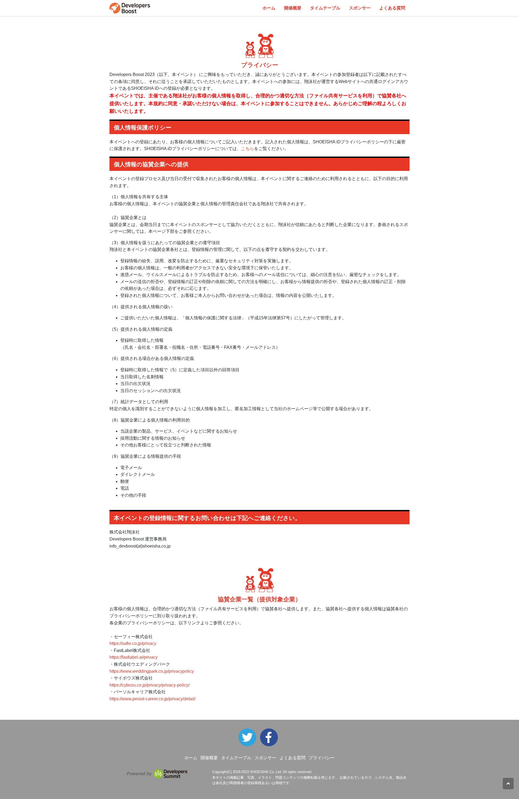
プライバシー (322, 757)
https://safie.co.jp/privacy (132, 643)
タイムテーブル (325, 8)
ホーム (268, 8)
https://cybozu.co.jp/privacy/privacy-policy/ (149, 685)
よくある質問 (392, 8)
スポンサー (360, 8)
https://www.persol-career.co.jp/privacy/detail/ (152, 699)
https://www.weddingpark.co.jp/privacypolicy (151, 671)
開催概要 (292, 8)
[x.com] (248, 737)
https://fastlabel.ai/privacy (133, 657)
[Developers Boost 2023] (270, 737)
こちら (247, 148)
